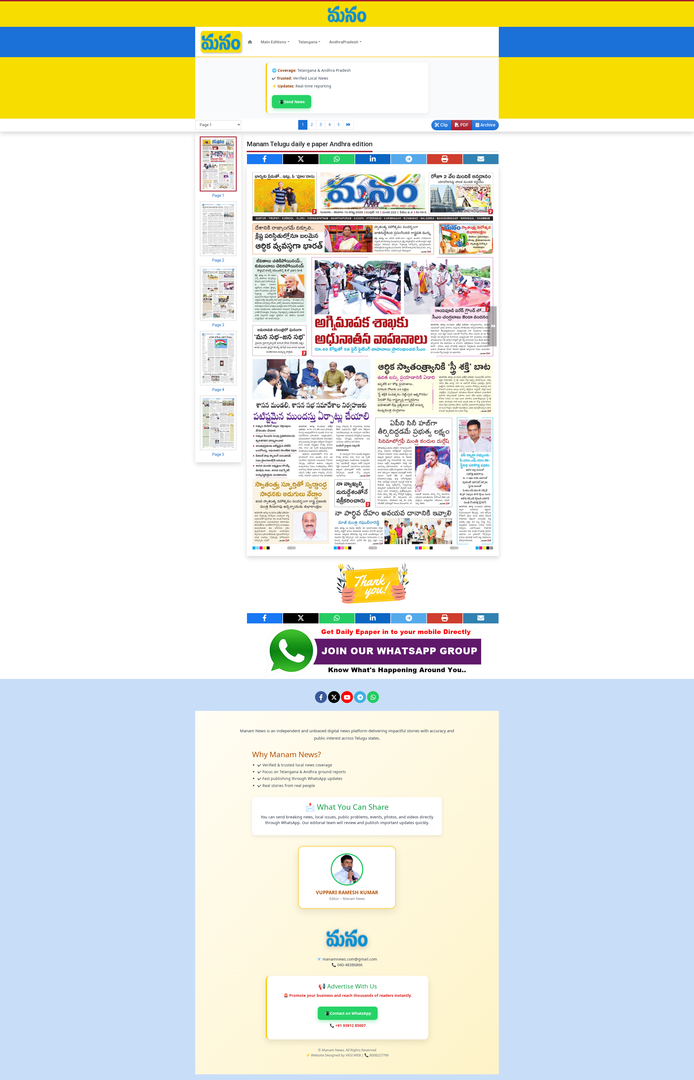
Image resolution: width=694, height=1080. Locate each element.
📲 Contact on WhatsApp (347, 1013)
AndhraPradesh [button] (343, 42)
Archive (487, 125)
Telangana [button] (307, 42)
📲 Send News (291, 101)
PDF (463, 125)
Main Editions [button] (273, 42)
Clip (443, 125)
